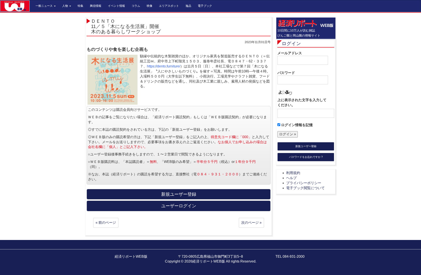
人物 (65, 5)
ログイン (291, 43)
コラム (136, 5)
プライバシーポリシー (303, 183)
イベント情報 (116, 5)
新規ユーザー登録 (305, 146)
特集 (80, 5)
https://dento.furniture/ (163, 66)
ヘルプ (291, 178)
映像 (149, 5)
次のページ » (251, 222)
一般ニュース (45, 5)
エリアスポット (169, 5)
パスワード (286, 73)
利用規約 (293, 173)
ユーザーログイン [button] (178, 205)
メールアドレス (289, 53)
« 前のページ (106, 222)
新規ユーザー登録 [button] (178, 194)
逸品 (188, 5)
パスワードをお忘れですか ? (306, 157)
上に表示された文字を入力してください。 (301, 102)
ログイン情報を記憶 (296, 125)
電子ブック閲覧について (305, 188)
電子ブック (205, 5)
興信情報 (95, 5)
